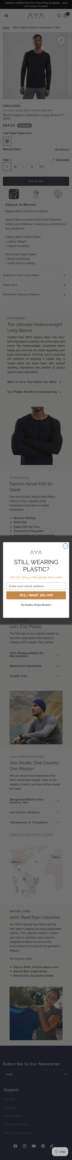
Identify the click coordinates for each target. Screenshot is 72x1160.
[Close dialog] (65, 546)
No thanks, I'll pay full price (36, 605)
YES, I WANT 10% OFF (36, 595)
